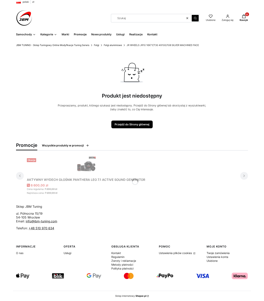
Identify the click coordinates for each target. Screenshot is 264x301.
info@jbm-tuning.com (41, 221)
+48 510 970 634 (41, 228)
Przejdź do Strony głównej (132, 124)
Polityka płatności (122, 268)
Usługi (67, 253)
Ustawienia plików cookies (176, 253)
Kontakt (116, 253)
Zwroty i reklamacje (123, 260)
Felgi (96, 45)
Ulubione (212, 260)
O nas (19, 253)
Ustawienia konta (217, 256)
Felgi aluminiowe (113, 45)
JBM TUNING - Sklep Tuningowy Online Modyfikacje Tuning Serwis (52, 45)
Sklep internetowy (130, 295)
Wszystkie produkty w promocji (63, 145)
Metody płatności (122, 264)
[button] (195, 18)
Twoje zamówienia (218, 253)
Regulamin (117, 256)
